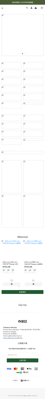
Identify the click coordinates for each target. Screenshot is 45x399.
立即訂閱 (22, 360)
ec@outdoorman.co (15, 336)
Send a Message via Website (12, 338)
